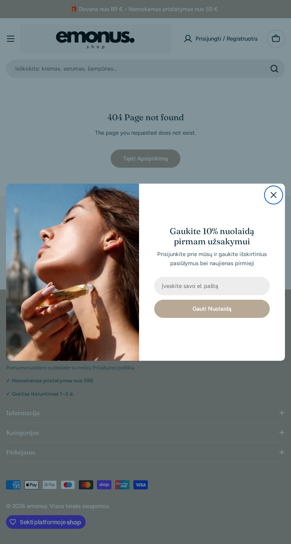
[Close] (273, 195)
